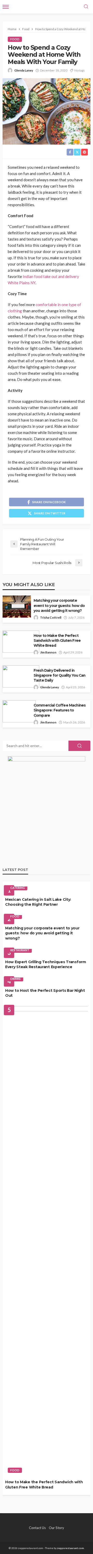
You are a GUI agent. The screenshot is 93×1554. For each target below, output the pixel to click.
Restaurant (19, 950)
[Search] (86, 7)
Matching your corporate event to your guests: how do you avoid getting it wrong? (59, 605)
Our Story (56, 1528)
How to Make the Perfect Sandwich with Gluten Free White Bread (57, 640)
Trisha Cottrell (50, 617)
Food (14, 39)
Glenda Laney (23, 70)
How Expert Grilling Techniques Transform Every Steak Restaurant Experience (45, 964)
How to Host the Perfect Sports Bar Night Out (45, 993)
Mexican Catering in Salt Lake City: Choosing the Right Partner (38, 902)
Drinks (15, 978)
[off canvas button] (6, 7)
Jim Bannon (48, 652)
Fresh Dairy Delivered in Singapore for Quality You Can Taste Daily (60, 675)
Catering (17, 887)
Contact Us (37, 1528)
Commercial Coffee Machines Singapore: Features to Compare (60, 710)
